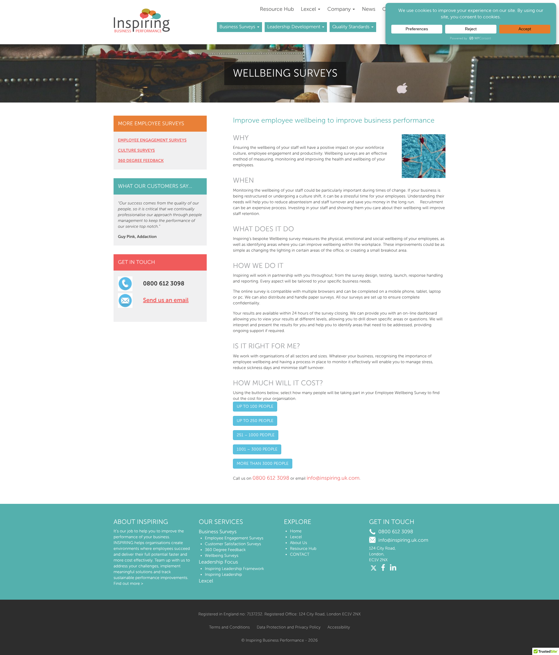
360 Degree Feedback (225, 549)
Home (296, 531)
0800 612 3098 (270, 478)
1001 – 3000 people (257, 449)
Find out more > (128, 583)
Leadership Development (294, 27)
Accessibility (339, 627)
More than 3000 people (263, 463)
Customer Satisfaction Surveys (233, 543)
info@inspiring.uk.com (333, 478)
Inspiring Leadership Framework (234, 568)
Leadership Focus (218, 562)
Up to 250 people (255, 420)
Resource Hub (277, 9)
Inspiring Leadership (223, 574)
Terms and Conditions (229, 627)
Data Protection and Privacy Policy (289, 627)
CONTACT (299, 554)
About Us (298, 542)
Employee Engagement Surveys (234, 538)
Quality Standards (351, 27)
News (368, 9)
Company (339, 9)
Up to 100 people (255, 406)
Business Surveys (238, 27)
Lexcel (309, 9)
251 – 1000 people (256, 434)
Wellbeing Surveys (221, 555)
